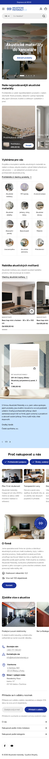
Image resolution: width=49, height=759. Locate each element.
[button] (17, 75)
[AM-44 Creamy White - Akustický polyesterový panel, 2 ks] (24, 358)
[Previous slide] (14, 75)
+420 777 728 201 (14, 650)
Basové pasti (7, 317)
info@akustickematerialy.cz (17, 657)
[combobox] (24, 16)
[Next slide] (34, 75)
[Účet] (40, 8)
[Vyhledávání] (43, 16)
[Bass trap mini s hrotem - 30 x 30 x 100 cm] (18, 298)
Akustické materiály (16, 755)
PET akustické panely (19, 374)
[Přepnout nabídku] (3, 8)
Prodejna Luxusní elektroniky (14, 631)
